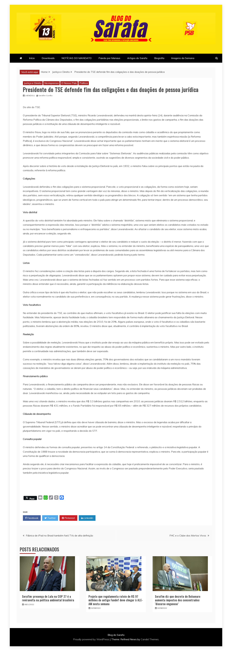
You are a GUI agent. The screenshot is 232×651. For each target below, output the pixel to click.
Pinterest (69, 518)
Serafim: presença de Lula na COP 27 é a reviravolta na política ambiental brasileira (48, 598)
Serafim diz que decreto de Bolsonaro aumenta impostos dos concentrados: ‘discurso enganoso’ (177, 600)
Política (84, 83)
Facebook (32, 518)
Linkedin (88, 518)
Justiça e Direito (33, 83)
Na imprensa (51, 83)
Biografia (159, 58)
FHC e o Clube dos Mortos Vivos (188, 535)
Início (32, 58)
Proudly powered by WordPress (91, 639)
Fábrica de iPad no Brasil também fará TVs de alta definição (59, 535)
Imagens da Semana (182, 58)
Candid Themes (150, 639)
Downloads (48, 58)
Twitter (51, 518)
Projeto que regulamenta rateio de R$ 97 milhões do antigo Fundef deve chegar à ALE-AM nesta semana (116, 600)
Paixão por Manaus (109, 58)
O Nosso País (69, 83)
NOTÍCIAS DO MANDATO (77, 58)
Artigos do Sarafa (137, 58)
